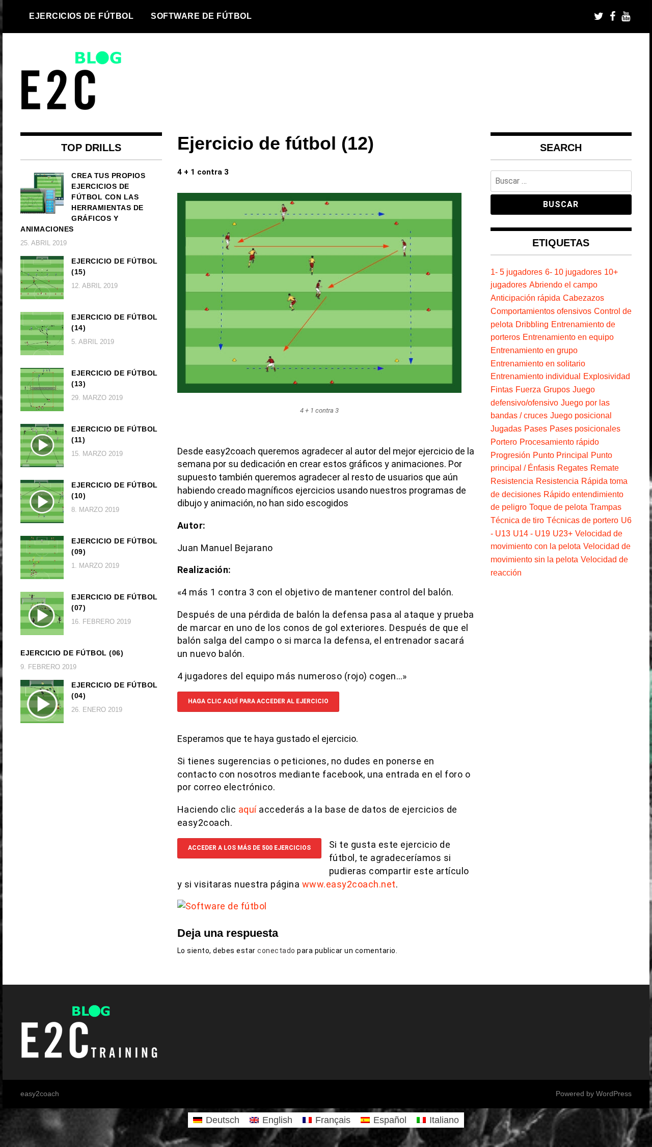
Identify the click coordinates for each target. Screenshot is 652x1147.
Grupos (557, 389)
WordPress (614, 1093)
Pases (535, 428)
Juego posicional (581, 415)
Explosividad (606, 376)
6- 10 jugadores (573, 271)
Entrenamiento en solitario (538, 363)
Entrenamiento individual (536, 376)
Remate (604, 467)
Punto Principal (560, 455)
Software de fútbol (201, 15)
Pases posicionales (585, 428)
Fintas (502, 389)
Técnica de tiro (517, 520)
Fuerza (528, 389)
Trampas (605, 506)
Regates (572, 467)
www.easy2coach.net (349, 884)
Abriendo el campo (563, 284)
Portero (504, 441)
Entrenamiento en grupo (534, 350)
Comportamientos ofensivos (541, 311)
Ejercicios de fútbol (81, 15)
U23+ (563, 533)
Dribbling (532, 324)
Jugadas (506, 428)
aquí (248, 809)
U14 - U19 (531, 533)
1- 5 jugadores (516, 271)
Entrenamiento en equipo (568, 336)
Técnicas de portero (582, 520)
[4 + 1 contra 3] (319, 389)
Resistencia (512, 480)
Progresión (510, 455)
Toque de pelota (558, 506)
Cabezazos (583, 297)
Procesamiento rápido (559, 441)
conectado (276, 951)
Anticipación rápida (525, 297)
